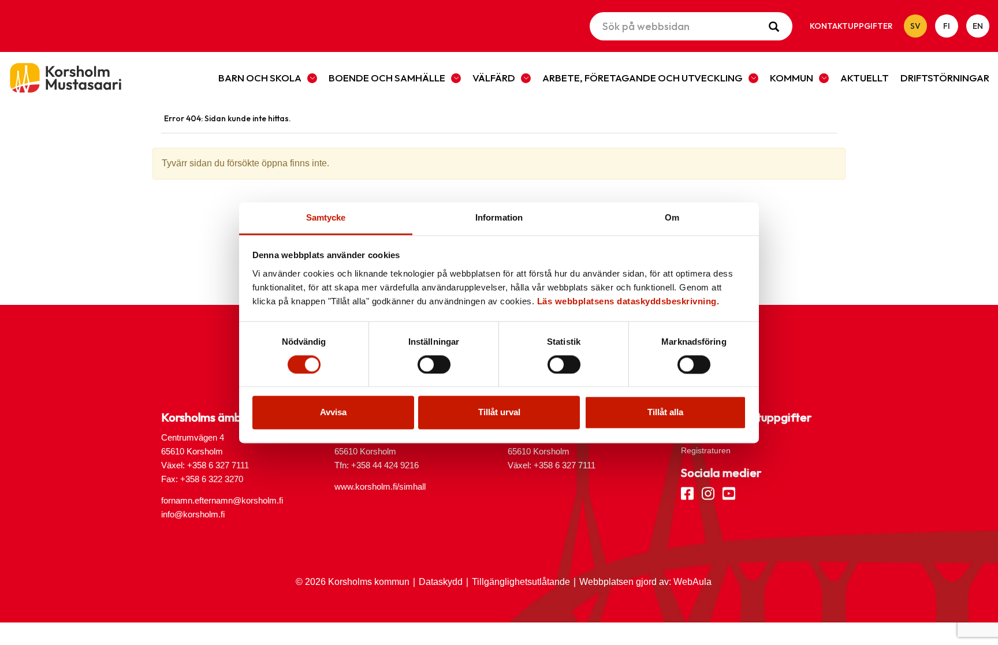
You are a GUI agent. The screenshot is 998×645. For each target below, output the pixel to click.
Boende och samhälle (387, 78)
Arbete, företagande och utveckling (642, 78)
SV (915, 26)
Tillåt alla (665, 412)
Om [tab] (672, 217)
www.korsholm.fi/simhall (380, 486)
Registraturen (706, 450)
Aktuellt (864, 78)
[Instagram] (708, 492)
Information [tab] (499, 217)
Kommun (791, 78)
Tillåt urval (499, 412)
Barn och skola (259, 78)
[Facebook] (687, 492)
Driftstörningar (944, 78)
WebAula (692, 582)
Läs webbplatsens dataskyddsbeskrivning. (628, 301)
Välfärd (493, 78)
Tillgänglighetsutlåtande (521, 582)
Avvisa (333, 412)
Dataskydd (441, 582)
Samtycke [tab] (326, 217)
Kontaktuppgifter (851, 26)
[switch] (434, 364)
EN (978, 26)
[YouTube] (729, 492)
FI (946, 26)
